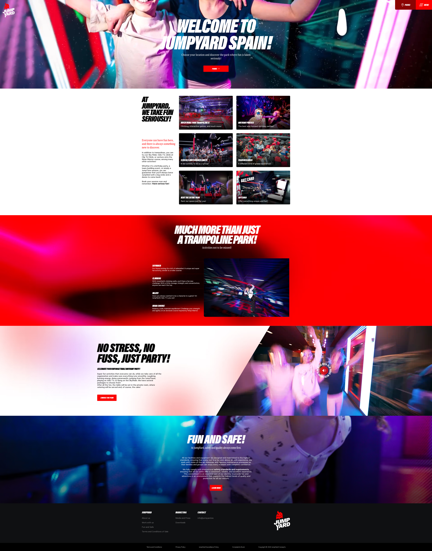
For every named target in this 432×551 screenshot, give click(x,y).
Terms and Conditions (154, 547)
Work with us (148, 522)
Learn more (216, 487)
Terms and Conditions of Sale (155, 531)
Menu (426, 4)
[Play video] (324, 370)
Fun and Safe (148, 527)
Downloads (180, 522)
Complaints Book (238, 547)
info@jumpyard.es (206, 518)
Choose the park (106, 397)
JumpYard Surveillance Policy (209, 547)
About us (146, 518)
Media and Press (183, 518)
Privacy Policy (180, 547)
